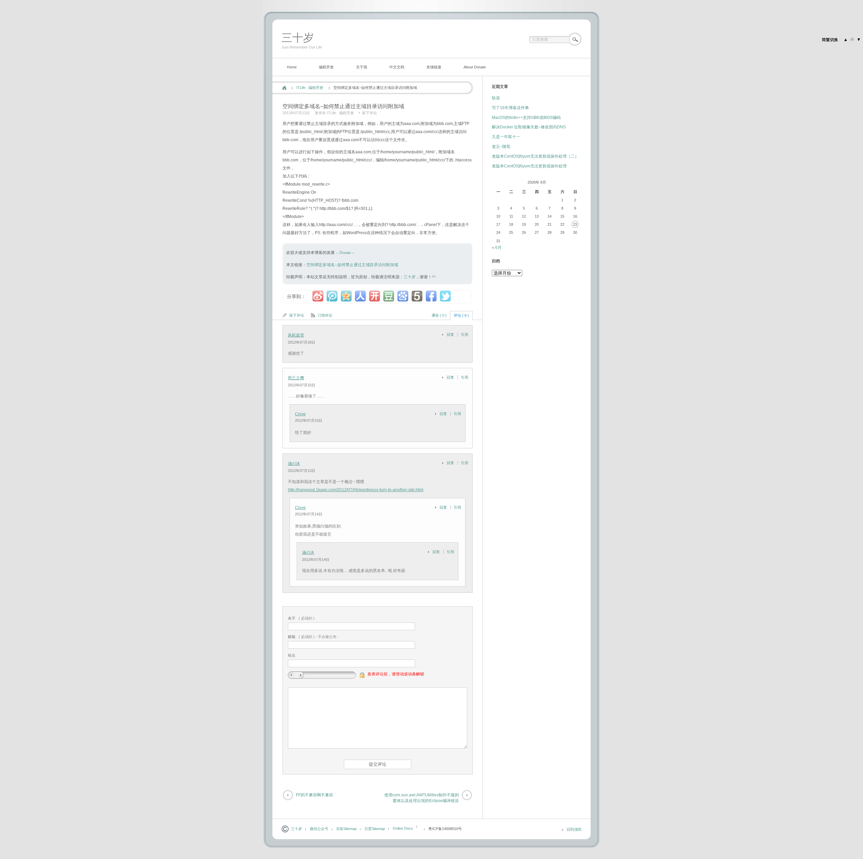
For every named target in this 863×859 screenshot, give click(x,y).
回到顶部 (574, 829)
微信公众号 (319, 829)
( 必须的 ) (301, 618)
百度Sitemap (374, 829)
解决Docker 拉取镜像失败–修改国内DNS (529, 127)
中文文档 (396, 67)
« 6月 (497, 247)
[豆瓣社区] (388, 296)
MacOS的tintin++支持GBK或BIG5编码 (526, 117)
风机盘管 (296, 335)
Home (292, 67)
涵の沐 (294, 463)
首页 (284, 88)
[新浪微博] (318, 296)
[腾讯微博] (332, 296)
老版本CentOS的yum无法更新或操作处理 (529, 166)
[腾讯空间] (346, 296)
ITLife (300, 88)
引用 (464, 334)
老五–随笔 (501, 146)
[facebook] (431, 296)
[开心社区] (374, 296)
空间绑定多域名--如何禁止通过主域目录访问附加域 (352, 264)
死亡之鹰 (296, 378)
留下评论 (369, 113)
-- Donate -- (345, 252)
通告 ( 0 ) (439, 315)
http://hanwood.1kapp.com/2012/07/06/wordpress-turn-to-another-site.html (355, 489)
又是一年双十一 (506, 136)
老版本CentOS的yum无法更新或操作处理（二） (535, 156)
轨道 (496, 98)
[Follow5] (417, 296)
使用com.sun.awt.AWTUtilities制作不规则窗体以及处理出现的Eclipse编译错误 (421, 798)
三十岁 (297, 38)
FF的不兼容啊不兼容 (314, 795)
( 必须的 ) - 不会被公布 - (313, 637)
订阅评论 (325, 315)
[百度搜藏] (402, 296)
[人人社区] (360, 296)
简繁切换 (830, 39)
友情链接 (433, 67)
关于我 (361, 67)
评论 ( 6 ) (461, 315)
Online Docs (403, 828)
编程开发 (326, 67)
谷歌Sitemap (346, 829)
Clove (300, 414)
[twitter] (445, 296)
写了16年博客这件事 (510, 107)
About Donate (475, 67)
